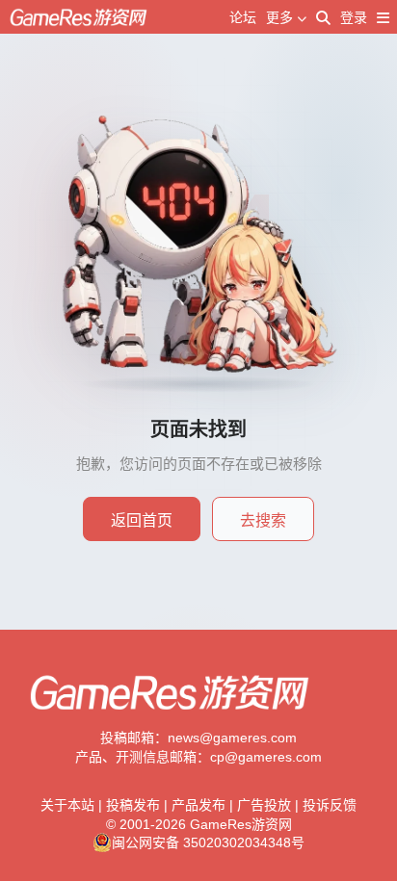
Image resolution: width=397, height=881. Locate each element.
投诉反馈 (330, 805)
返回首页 (141, 520)
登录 (353, 17)
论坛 (242, 17)
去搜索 (263, 520)
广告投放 (264, 805)
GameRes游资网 (241, 824)
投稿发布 (133, 805)
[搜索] (323, 17)
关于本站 (67, 805)
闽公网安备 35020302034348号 (208, 842)
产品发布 (198, 805)
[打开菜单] (383, 17)
